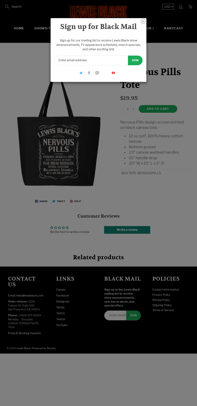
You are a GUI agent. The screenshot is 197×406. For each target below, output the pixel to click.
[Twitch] (105, 73)
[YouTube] (113, 73)
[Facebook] (89, 73)
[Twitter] (81, 73)
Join (135, 60)
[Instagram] (97, 73)
